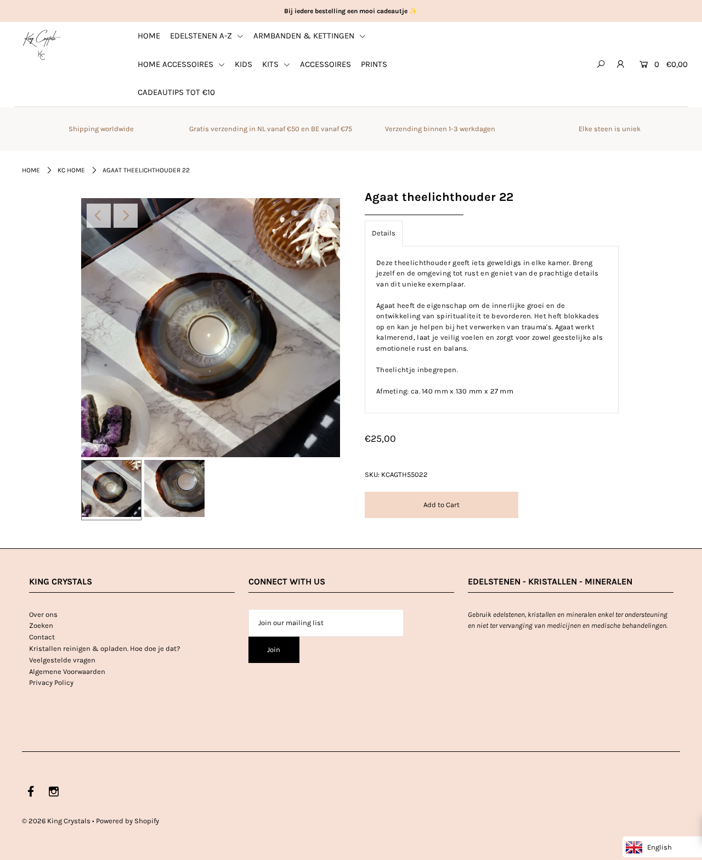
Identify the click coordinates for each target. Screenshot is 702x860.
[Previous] (99, 216)
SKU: (372, 474)
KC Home (71, 170)
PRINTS (374, 64)
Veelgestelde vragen (62, 660)
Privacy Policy (51, 682)
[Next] (126, 216)
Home (31, 170)
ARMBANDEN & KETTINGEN (304, 36)
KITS (271, 64)
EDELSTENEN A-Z (202, 36)
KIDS (243, 64)
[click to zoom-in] (322, 216)
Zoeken (41, 625)
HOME (149, 36)
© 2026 (56, 821)
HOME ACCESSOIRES (177, 64)
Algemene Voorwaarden (67, 671)
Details (383, 233)
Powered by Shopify (127, 821)
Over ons (43, 614)
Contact (42, 637)
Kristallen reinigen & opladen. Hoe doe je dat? (104, 648)
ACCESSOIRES (325, 64)
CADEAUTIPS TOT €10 (176, 92)
